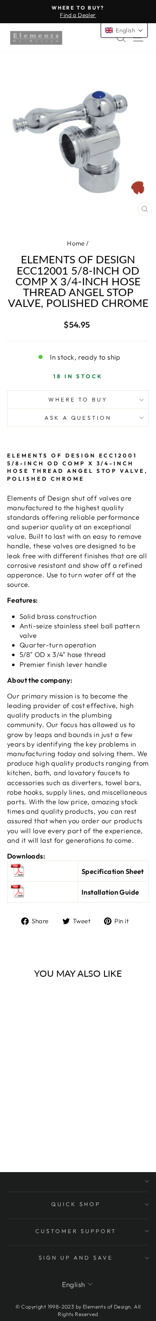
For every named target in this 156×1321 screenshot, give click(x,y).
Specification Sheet (113, 871)
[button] (124, 30)
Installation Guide (110, 892)
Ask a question (78, 417)
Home (76, 243)
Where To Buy (78, 399)
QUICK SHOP (76, 1204)
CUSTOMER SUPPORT (75, 1231)
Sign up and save (76, 1257)
